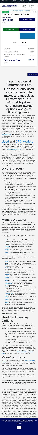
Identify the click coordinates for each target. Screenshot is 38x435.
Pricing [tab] (24, 43)
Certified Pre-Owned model (14, 149)
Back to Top (33, 74)
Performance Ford (6, 134)
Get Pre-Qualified (10, 29)
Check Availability (27, 19)
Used (5, 141)
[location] (36, 1)
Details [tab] (14, 43)
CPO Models (24, 141)
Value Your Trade (27, 29)
